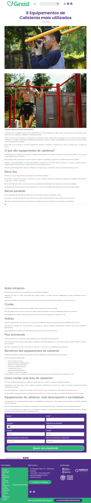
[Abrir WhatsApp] (86, 498)
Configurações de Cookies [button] (20, 484)
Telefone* (10, 423)
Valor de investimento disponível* (57, 438)
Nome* (9, 416)
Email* (48, 416)
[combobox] (50, 4)
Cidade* (49, 430)
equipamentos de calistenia (24, 175)
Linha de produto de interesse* (18, 438)
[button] (34, 3)
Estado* (9, 430)
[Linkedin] (34, 491)
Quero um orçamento (45, 448)
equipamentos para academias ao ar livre (38, 393)
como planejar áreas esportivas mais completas (70, 393)
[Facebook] (30, 491)
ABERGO (36, 162)
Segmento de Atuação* (54, 423)
